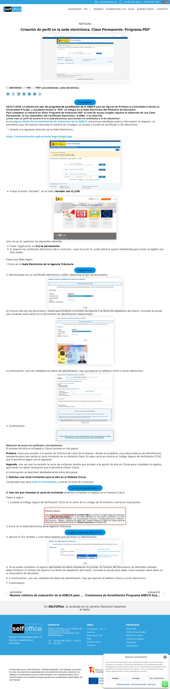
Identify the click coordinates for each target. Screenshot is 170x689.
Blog (131, 9)
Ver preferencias (157, 678)
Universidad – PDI (77, 9)
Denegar (136, 678)
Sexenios (99, 9)
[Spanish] (166, 1)
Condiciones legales (135, 639)
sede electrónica (69, 87)
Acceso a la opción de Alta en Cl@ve (85, 532)
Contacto (162, 9)
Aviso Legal (151, 684)
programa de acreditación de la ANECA (72, 106)
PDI (29, 87)
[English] (163, 1)
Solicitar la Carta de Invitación (85, 488)
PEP (38, 87)
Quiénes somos (145, 9)
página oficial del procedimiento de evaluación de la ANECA (50, 121)
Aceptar (115, 678)
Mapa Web (131, 642)
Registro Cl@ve (85, 270)
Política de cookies (123, 684)
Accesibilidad (132, 646)
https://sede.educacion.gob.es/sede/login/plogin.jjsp (39, 136)
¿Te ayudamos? (85, 102)
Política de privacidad (138, 684)
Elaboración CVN (116, 9)
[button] (165, 657)
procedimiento (50, 87)
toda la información (44, 481)
